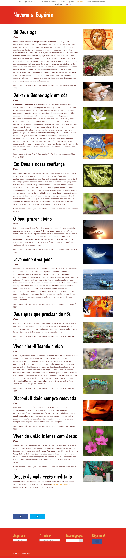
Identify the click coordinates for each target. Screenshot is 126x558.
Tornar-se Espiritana (68, 1)
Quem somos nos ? (31, 1)
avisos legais (26, 553)
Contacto (16, 553)
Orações (80, 1)
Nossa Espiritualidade (49, 1)
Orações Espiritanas (59, 484)
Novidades (58, 4)
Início (20, 1)
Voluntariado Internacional (96, 1)
